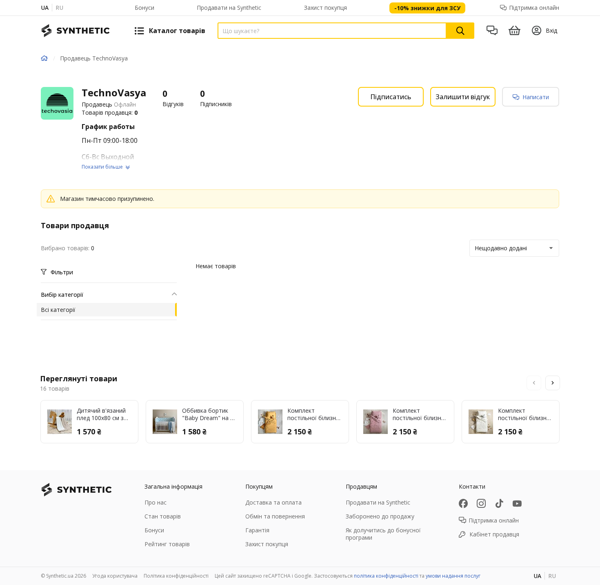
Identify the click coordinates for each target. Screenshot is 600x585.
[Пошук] (460, 30)
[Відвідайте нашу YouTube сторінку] (517, 503)
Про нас (155, 502)
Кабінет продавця (494, 534)
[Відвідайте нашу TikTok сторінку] (499, 503)
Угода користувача (115, 575)
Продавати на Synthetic (229, 7)
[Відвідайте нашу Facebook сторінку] (463, 503)
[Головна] (44, 58)
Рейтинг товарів (167, 544)
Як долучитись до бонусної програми (383, 533)
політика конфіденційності (386, 575)
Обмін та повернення (275, 516)
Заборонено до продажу (380, 516)
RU (59, 7)
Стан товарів (162, 516)
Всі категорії (58, 310)
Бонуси (144, 7)
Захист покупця (325, 7)
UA (45, 7)
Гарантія (257, 530)
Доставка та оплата (273, 502)
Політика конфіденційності (176, 575)
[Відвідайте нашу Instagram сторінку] (481, 503)
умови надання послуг (453, 575)
